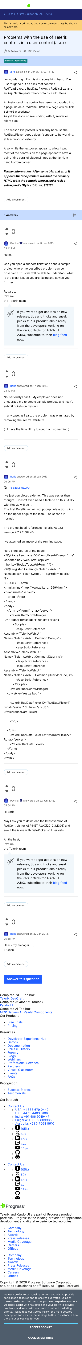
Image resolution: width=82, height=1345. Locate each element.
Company (15, 1228)
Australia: (34, 1123)
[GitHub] (17, 1153)
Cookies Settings (41, 1337)
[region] (41, 1317)
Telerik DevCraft (12, 998)
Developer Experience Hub (27, 1039)
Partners (14, 1066)
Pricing (13, 1026)
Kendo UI (6, 1005)
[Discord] (17, 1158)
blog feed (60, 335)
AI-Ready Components (36, 1012)
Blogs (12, 1056)
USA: (31, 1109)
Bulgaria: (34, 1120)
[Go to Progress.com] (12, 1208)
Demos (13, 1042)
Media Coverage (19, 1242)
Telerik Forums (15, 13)
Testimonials (17, 1093)
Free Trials (15, 1022)
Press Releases (18, 1238)
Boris (12, 71)
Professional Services (23, 1063)
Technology (16, 1231)
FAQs (11, 1077)
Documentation (19, 1045)
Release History (19, 1049)
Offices (13, 1248)
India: (32, 1116)
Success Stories (19, 1090)
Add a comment (16, 199)
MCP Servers (9, 1012)
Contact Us (16, 1106)
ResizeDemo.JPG (20, 487)
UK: (31, 1113)
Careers (13, 1245)
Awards (13, 1235)
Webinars (14, 1059)
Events (12, 1073)
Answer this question (23, 979)
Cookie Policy (41, 1311)
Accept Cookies (41, 1327)
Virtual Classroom (21, 1070)
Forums (13, 1052)
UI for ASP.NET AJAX (39, 13)
